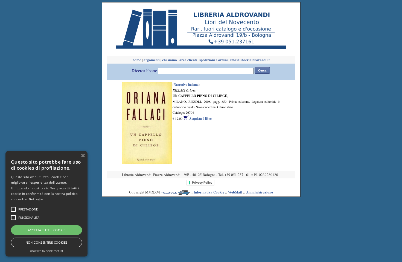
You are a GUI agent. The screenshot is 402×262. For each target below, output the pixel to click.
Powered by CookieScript (46, 251)
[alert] (46, 204)
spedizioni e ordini (213, 59)
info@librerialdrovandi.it (250, 59)
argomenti (152, 59)
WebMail (235, 192)
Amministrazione (259, 192)
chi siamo (169, 59)
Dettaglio (36, 199)
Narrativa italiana (186, 84)
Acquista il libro (200, 118)
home (137, 59)
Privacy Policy (202, 182)
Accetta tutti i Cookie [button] (46, 230)
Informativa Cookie (209, 192)
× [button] (83, 156)
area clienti (188, 59)
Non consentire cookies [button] (47, 242)
